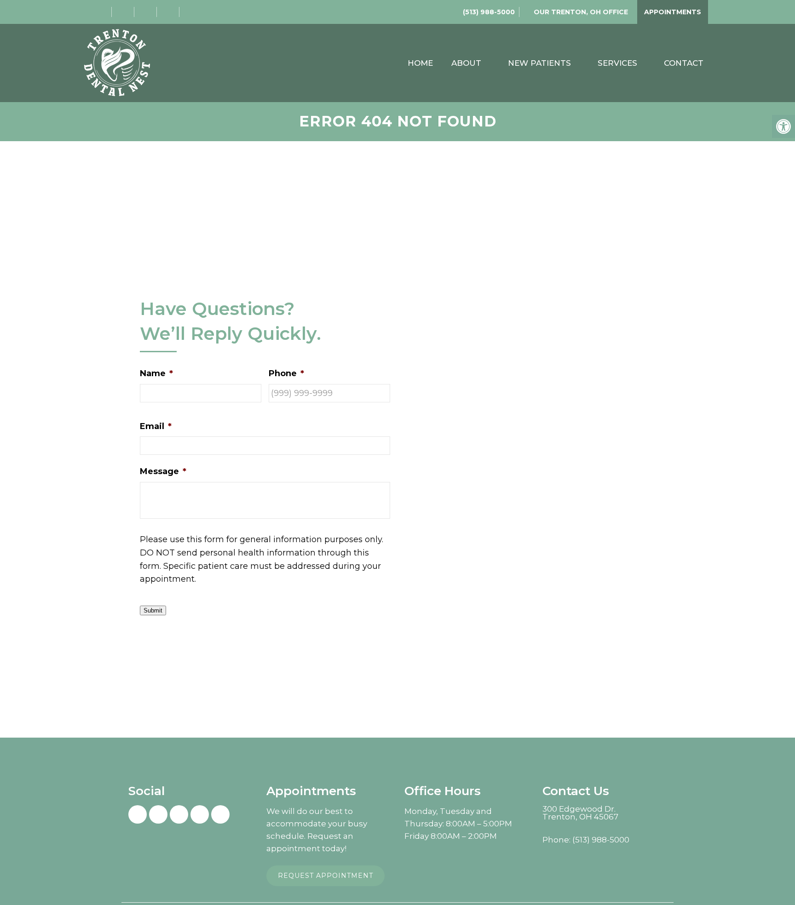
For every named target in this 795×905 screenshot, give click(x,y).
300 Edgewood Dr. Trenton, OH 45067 (580, 813)
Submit (153, 610)
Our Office (580, 12)
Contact (683, 63)
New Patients (539, 63)
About (466, 63)
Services (617, 63)
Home (420, 63)
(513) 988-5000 (489, 12)
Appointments (672, 12)
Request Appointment (325, 875)
